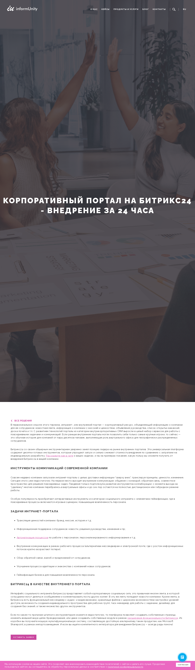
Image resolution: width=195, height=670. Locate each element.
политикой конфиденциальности (125, 667)
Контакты (159, 9)
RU (184, 9)
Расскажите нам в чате (59, 455)
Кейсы (105, 9)
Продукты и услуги (125, 9)
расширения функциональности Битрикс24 (153, 618)
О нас (94, 9)
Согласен (183, 665)
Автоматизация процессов (32, 537)
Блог (145, 9)
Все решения (23, 420)
